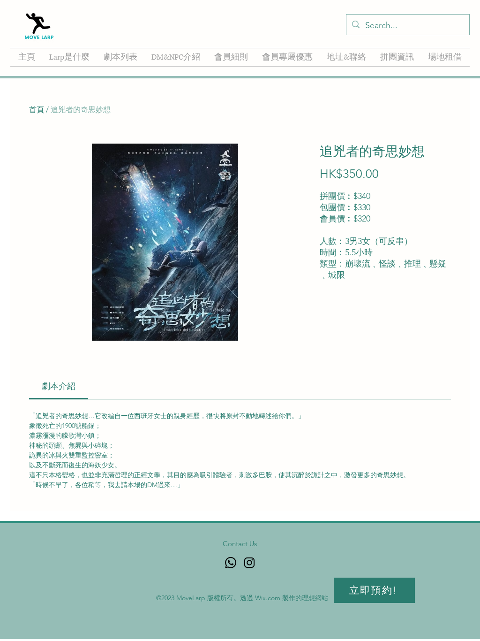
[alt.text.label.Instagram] (249, 563)
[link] (58, 386)
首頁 (36, 109)
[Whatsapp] (231, 563)
